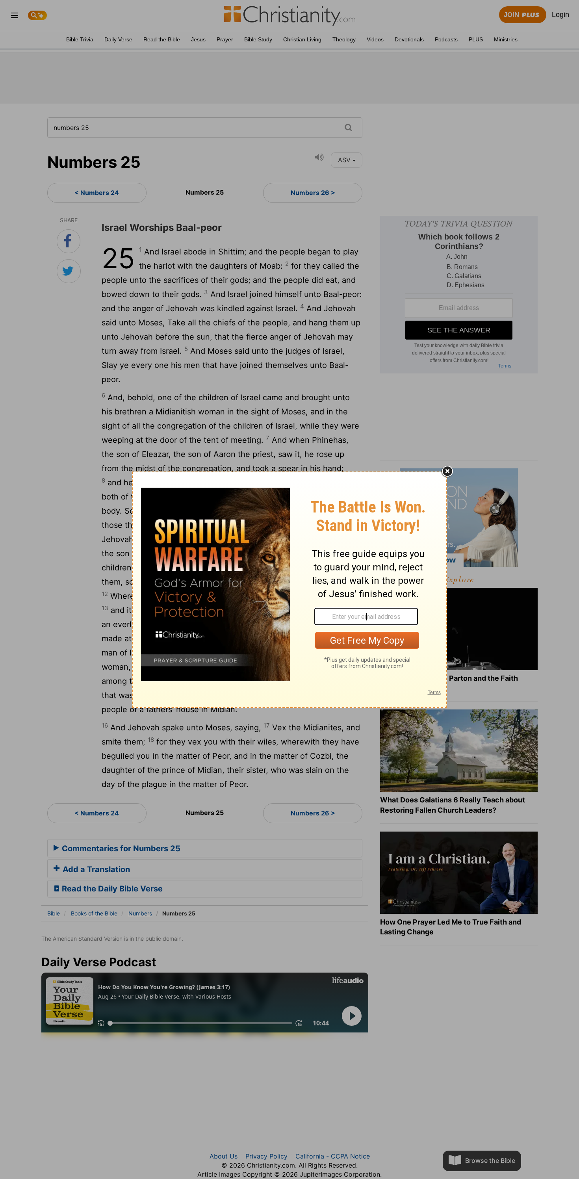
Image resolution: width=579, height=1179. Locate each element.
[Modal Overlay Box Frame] (289, 590)
